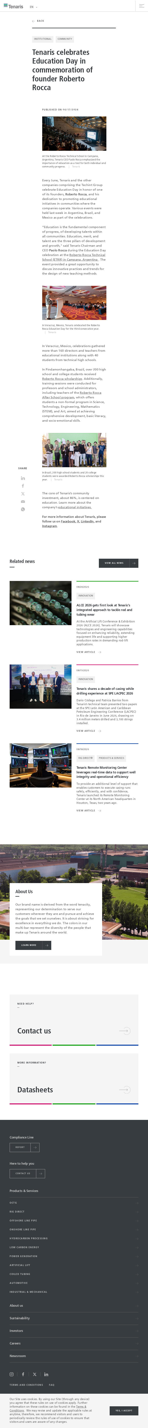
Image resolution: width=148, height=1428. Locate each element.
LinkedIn (87, 521)
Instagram (49, 526)
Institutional (42, 39)
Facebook (68, 521)
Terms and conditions (26, 1385)
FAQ (52, 1385)
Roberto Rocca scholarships (62, 379)
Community (65, 39)
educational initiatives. (75, 507)
